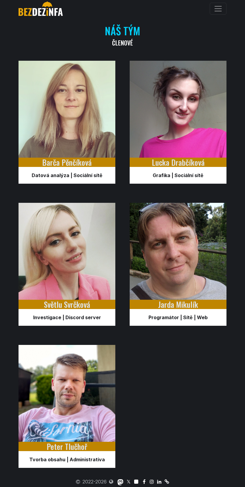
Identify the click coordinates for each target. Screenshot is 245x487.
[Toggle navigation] (218, 9)
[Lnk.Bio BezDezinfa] (167, 482)
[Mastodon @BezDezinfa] (120, 482)
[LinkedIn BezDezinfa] (159, 482)
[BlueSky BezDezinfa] (136, 482)
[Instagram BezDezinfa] (151, 482)
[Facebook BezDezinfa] (144, 482)
